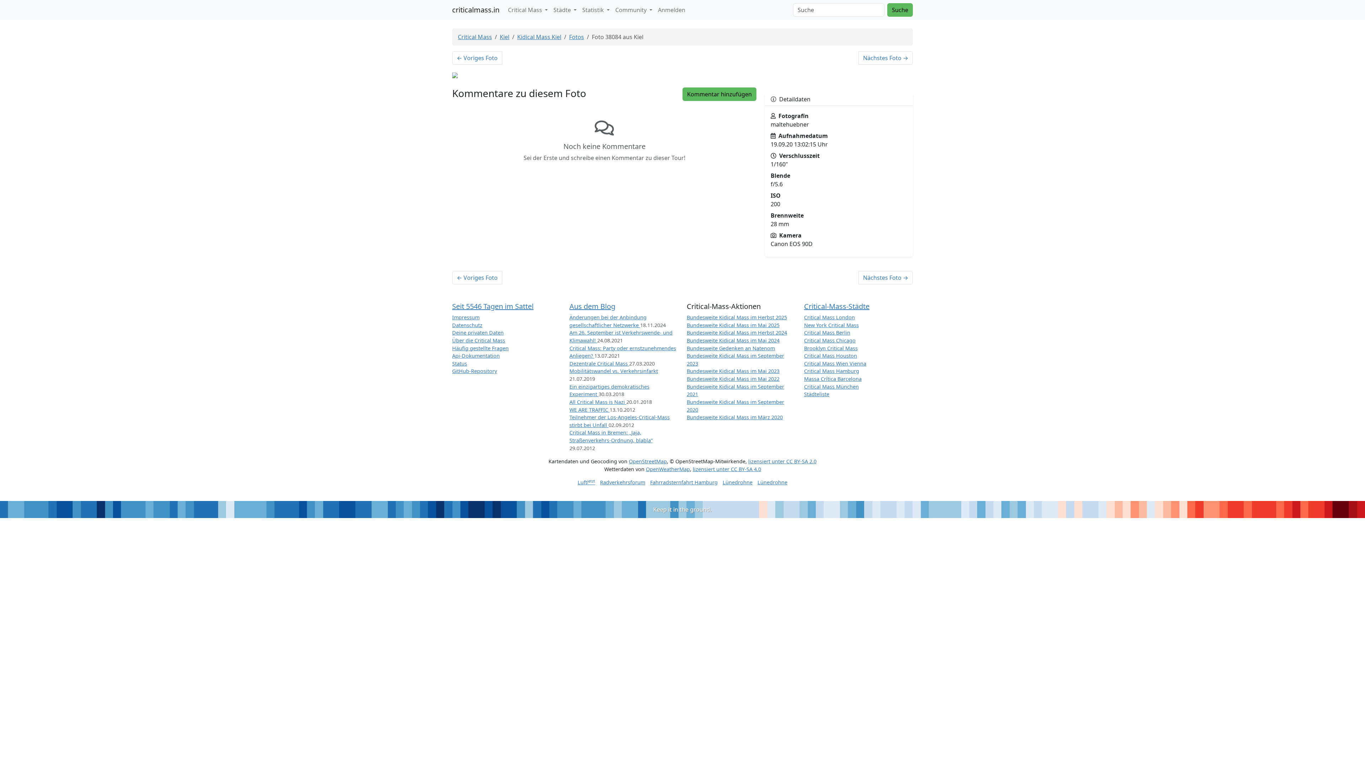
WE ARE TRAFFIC (589, 409)
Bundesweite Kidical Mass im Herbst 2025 (737, 317)
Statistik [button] (593, 10)
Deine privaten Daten (478, 332)
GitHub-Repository (474, 371)
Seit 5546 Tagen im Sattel (493, 306)
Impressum (466, 317)
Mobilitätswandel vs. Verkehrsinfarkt (613, 371)
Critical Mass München (831, 386)
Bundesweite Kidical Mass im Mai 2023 (733, 371)
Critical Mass (475, 37)
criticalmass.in (475, 10)
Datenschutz (467, 325)
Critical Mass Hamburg (831, 371)
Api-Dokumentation (476, 355)
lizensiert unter (782, 461)
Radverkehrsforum (622, 482)
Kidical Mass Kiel (539, 37)
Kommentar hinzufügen (719, 94)
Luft (586, 482)
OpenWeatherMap (668, 469)
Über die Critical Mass (478, 340)
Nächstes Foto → (885, 58)
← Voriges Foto (477, 58)
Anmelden (671, 10)
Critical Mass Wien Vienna (835, 363)
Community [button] (631, 10)
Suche (900, 10)
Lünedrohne (738, 482)
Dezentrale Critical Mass (599, 363)
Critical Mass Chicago (830, 340)
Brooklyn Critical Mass (831, 348)
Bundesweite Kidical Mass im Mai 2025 (733, 325)
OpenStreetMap (648, 461)
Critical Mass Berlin (827, 332)
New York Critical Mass (831, 325)
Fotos (576, 37)
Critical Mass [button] (526, 10)
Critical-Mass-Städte (836, 306)
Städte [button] (562, 10)
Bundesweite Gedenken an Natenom (731, 348)
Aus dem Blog (592, 306)
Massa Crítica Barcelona (833, 378)
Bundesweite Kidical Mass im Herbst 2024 (737, 332)
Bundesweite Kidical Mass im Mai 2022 (733, 378)
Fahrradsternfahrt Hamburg (684, 482)
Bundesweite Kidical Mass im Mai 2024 (733, 340)
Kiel (504, 37)
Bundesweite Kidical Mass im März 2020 (735, 417)
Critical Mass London (829, 317)
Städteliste (816, 394)
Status (459, 363)
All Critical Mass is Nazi (597, 402)
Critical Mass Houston (830, 355)
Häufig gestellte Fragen (480, 348)
